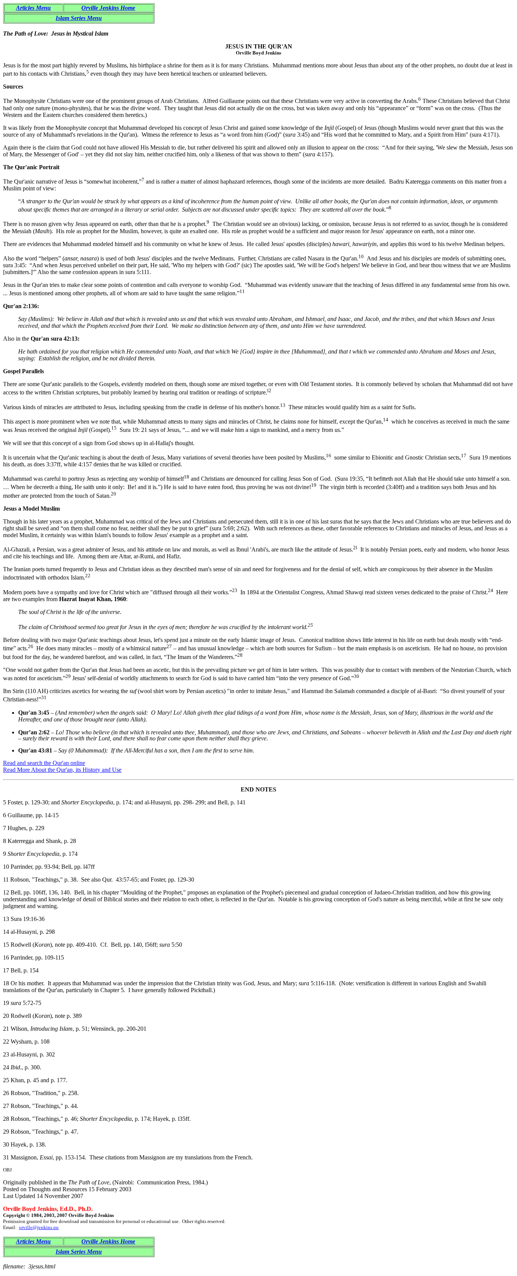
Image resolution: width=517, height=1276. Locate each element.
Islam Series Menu (79, 18)
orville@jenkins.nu (39, 1227)
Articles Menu (33, 8)
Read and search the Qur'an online (44, 763)
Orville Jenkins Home (108, 8)
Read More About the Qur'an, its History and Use (62, 770)
